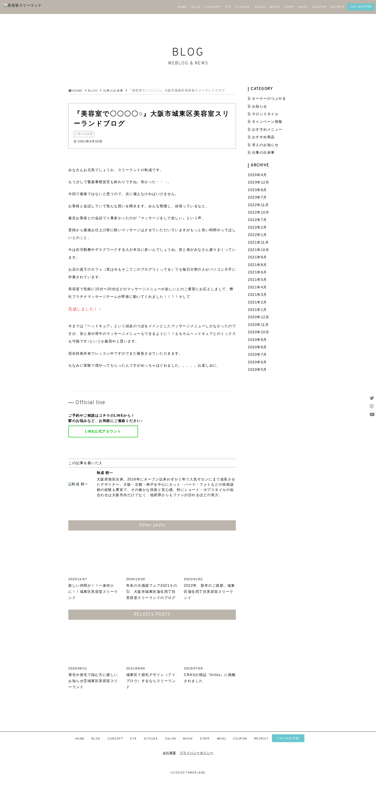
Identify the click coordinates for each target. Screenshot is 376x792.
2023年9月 (257, 190)
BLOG (195, 7)
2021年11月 (258, 242)
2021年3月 (257, 295)
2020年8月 (257, 347)
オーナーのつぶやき (269, 98)
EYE (228, 7)
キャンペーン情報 (267, 121)
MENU (303, 7)
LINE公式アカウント (103, 431)
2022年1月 (257, 235)
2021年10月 (258, 250)
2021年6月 (257, 272)
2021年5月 (257, 279)
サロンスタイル (265, 114)
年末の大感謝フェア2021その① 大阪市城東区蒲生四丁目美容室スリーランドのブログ (151, 592)
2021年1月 (257, 310)
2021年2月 (257, 302)
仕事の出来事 (84, 134)
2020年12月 (258, 317)
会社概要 (169, 753)
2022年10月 (258, 212)
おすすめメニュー (267, 129)
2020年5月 (257, 369)
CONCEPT (213, 7)
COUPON (319, 7)
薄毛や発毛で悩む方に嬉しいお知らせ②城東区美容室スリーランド (93, 681)
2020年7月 (257, 354)
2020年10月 (258, 332)
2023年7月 (257, 197)
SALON (260, 7)
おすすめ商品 (263, 137)
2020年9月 (257, 340)
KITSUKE (243, 7)
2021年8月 (257, 265)
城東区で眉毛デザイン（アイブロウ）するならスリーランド (151, 681)
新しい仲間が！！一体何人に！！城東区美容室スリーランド (93, 592)
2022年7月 (257, 220)
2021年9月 (257, 257)
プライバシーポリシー (196, 753)
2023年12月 (258, 182)
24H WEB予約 (361, 7)
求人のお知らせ (265, 145)
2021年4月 (257, 287)
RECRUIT (338, 7)
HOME (182, 7)
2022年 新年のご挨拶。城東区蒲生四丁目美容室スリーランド (209, 592)
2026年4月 (257, 175)
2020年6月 (257, 362)
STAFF (289, 7)
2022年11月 (258, 205)
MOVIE (275, 7)
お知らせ (259, 106)
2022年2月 (257, 227)
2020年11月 (258, 325)
